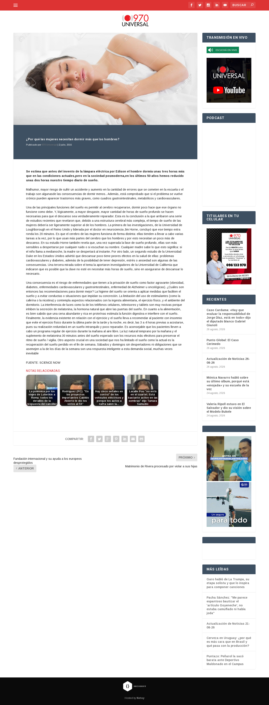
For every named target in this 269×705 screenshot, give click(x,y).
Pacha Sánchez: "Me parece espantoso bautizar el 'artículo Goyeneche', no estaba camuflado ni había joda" (227, 605)
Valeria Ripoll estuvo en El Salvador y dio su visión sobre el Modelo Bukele (229, 407)
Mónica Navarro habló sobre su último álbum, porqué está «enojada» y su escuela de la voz (228, 383)
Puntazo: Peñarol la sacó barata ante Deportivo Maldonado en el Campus (225, 660)
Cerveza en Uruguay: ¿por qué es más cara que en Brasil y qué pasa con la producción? (229, 641)
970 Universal (49, 144)
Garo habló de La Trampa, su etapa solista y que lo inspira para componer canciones (228, 583)
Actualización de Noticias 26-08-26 (228, 360)
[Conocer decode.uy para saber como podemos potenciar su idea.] (134, 686)
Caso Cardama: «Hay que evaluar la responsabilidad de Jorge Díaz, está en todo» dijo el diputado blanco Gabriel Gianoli (229, 317)
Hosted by (134, 698)
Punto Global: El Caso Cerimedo (223, 342)
